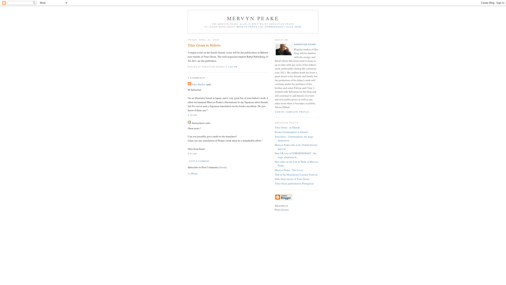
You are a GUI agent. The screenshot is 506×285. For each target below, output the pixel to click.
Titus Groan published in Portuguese (294, 183)
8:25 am (192, 154)
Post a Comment (199, 161)
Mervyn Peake (253, 18)
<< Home (192, 173)
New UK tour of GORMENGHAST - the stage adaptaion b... (296, 155)
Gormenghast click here (283, 27)
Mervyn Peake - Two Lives (289, 170)
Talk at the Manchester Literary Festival (296, 174)
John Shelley (199, 84)
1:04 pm (232, 67)
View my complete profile (292, 112)
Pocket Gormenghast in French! (291, 132)
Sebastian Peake (305, 44)
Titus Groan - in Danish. (287, 127)
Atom (223, 167)
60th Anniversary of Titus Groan (292, 179)
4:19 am (192, 115)
